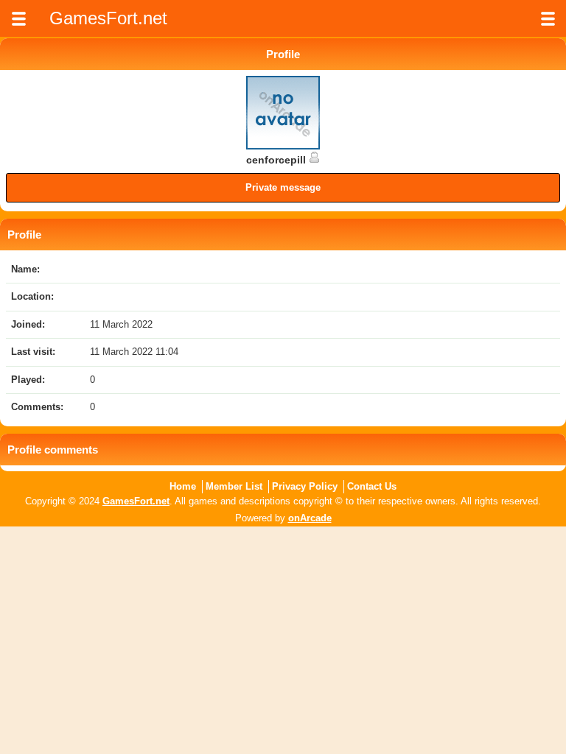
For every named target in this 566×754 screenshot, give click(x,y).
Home (183, 486)
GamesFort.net (136, 501)
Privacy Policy (305, 486)
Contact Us (371, 486)
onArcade (310, 518)
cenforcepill (277, 160)
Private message (283, 187)
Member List (234, 486)
